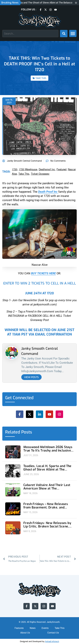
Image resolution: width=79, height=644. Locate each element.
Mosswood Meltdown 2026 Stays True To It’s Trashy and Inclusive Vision (47, 448)
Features (19, 628)
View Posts (31, 377)
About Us (25, 632)
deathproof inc (47, 169)
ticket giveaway (40, 173)
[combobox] (30, 33)
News (32, 628)
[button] (73, 33)
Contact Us (53, 632)
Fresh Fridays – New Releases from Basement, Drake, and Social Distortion (45, 505)
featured (61, 169)
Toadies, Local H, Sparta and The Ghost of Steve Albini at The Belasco (47, 467)
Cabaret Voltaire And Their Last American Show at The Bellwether (46, 486)
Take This (59, 628)
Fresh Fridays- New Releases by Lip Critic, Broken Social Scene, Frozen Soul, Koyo (47, 524)
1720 (14, 169)
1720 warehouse (28, 169)
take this (23, 173)
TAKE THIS (40, 78)
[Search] (63, 33)
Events (45, 628)
